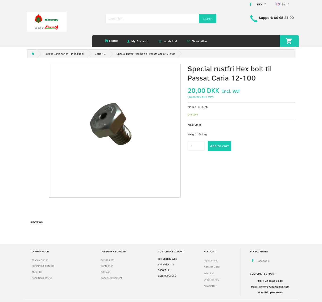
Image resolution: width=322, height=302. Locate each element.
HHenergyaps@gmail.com (273, 286)
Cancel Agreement (111, 278)
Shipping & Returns (43, 266)
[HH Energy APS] (47, 21)
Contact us (107, 266)
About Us (37, 272)
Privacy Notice (40, 260)
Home (113, 40)
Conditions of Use (42, 278)
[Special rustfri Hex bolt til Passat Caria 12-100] (115, 130)
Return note (107, 260)
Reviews (36, 222)
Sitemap (105, 272)
